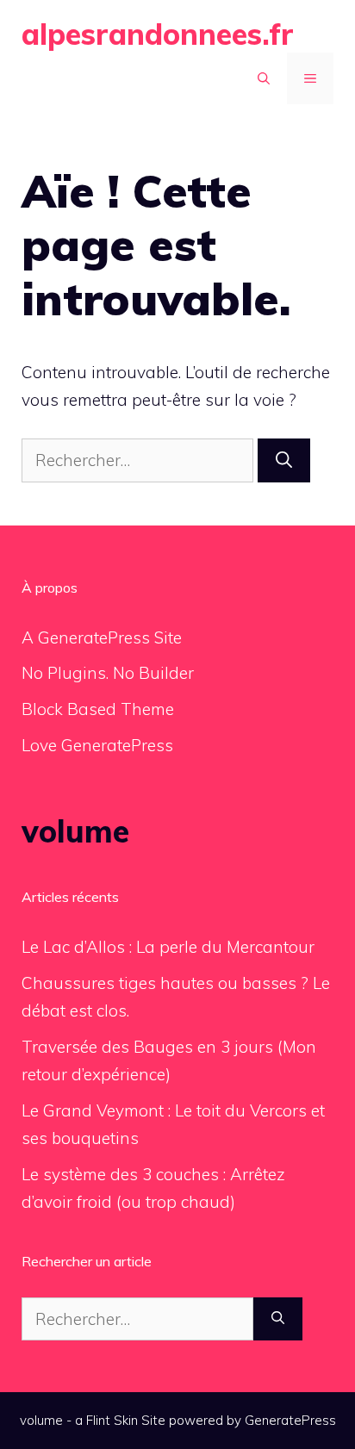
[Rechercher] (284, 460)
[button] (263, 78)
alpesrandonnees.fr (158, 34)
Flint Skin (112, 1420)
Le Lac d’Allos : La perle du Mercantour (168, 946)
